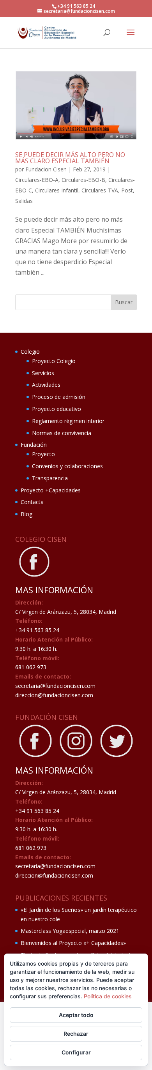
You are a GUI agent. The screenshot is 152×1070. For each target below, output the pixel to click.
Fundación (34, 444)
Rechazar (76, 1033)
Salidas (24, 200)
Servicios (43, 373)
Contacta (32, 502)
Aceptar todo (76, 1015)
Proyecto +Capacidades (51, 490)
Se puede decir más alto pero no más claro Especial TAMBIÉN (70, 157)
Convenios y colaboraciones (67, 466)
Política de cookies (108, 996)
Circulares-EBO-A (36, 179)
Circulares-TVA (99, 190)
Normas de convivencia (61, 433)
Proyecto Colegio (54, 361)
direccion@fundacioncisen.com (54, 695)
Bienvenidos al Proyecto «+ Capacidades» (73, 943)
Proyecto (43, 454)
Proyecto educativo (56, 408)
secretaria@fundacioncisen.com (55, 685)
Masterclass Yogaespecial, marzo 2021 (70, 930)
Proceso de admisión (58, 396)
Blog (26, 514)
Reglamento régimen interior (68, 421)
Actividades (46, 384)
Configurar (76, 1052)
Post (127, 190)
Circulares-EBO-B (83, 179)
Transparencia (50, 478)
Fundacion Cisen (46, 169)
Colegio (30, 351)
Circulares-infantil (56, 190)
